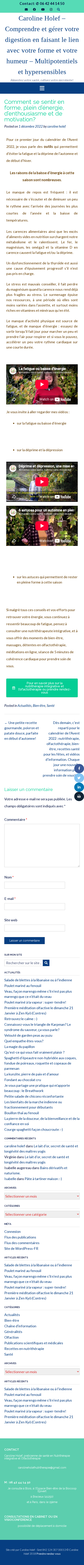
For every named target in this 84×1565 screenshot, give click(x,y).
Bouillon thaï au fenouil (21, 1113)
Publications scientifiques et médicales (33, 1343)
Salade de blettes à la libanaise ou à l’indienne (38, 980)
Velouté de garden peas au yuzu (28, 1035)
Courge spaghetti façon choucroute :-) (33, 1129)
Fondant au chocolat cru (22, 1080)
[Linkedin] (79, 787)
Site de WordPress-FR (21, 1248)
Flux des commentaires (21, 1243)
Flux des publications (20, 1237)
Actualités (24, 705)
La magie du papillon (19, 1046)
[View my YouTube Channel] (43, 9)
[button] (42, 88)
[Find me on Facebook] (34, 9)
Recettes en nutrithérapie (24, 1348)
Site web (10, 920)
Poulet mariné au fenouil (22, 985)
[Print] (79, 796)
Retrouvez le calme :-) (20, 1019)
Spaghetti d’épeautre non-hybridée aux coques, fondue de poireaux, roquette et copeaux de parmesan (40, 1063)
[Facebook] (79, 768)
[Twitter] (79, 778)
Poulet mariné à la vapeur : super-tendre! (35, 1002)
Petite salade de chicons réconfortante (34, 1096)
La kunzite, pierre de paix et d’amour (31, 1074)
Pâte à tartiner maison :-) (43, 1179)
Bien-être (39, 705)
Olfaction (11, 1337)
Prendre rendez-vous (49, 1553)
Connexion (12, 1231)
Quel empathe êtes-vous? (23, 1041)
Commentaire (15, 819)
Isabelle (10, 1179)
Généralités (13, 1331)
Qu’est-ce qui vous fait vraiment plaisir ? (34, 1052)
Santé (51, 705)
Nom (9, 877)
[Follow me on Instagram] (51, 9)
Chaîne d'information (20, 1326)
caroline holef (56, 126)
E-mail (10, 898)
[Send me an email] (26, 9)
